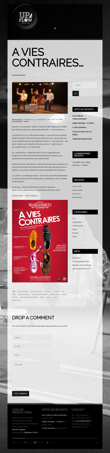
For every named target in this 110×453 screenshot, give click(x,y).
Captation (48, 291)
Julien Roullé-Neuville (39, 294)
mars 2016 (76, 186)
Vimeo (29, 442)
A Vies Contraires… (79, 127)
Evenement (17, 121)
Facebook (18, 442)
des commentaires (81, 265)
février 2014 (77, 197)
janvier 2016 (77, 190)
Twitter (52, 442)
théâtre (48, 297)
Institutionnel (77, 226)
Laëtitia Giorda (54, 294)
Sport (74, 237)
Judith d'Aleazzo (23, 294)
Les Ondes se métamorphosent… (55, 415)
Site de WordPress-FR (81, 269)
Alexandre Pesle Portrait (82, 139)
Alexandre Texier (36, 291)
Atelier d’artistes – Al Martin (83, 123)
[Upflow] (25, 30)
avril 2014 (76, 194)
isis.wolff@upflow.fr (83, 421)
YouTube (40, 442)
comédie (57, 291)
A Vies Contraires (22, 291)
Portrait (75, 233)
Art (60, 119)
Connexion (76, 258)
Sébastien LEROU (31, 432)
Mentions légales (18, 430)
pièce (42, 297)
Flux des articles (80, 261)
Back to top (97, 443)
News (26, 121)
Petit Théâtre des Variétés (29, 297)
